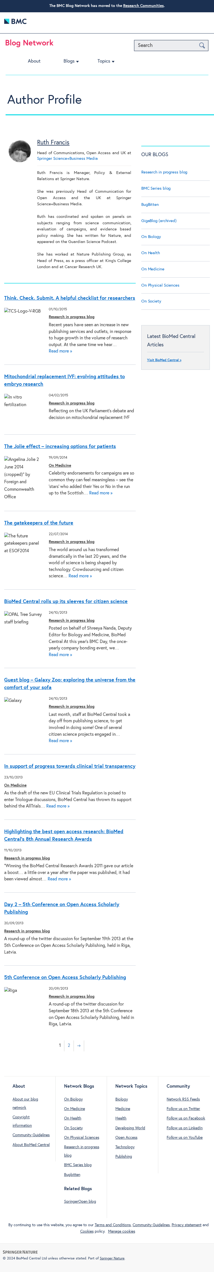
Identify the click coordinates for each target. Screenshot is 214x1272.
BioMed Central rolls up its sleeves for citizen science (66, 601)
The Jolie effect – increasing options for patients (60, 446)
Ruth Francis (53, 143)
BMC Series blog (156, 188)
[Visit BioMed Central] (15, 22)
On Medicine (60, 466)
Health (121, 1118)
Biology (121, 1099)
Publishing (123, 1157)
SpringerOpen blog (80, 1202)
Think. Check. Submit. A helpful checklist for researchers (69, 298)
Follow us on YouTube (185, 1138)
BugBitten (150, 205)
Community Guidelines (31, 1135)
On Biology (151, 237)
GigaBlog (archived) (159, 221)
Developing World (130, 1128)
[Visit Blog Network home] (30, 44)
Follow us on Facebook (186, 1118)
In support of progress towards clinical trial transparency (69, 766)
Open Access (126, 1138)
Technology (125, 1147)
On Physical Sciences (160, 285)
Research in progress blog (71, 317)
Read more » (60, 351)
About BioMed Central (31, 1145)
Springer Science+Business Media (67, 158)
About (34, 61)
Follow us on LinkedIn (185, 1128)
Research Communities (143, 6)
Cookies (87, 1231)
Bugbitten (72, 1175)
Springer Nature (112, 1258)
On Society (151, 301)
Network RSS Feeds (183, 1099)
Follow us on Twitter (183, 1109)
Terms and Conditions (113, 1225)
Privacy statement (186, 1225)
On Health (150, 253)
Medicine (122, 1109)
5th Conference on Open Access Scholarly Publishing (65, 977)
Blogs (69, 61)
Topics (104, 61)
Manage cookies (121, 1231)
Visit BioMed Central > (164, 360)
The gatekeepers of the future (38, 523)
